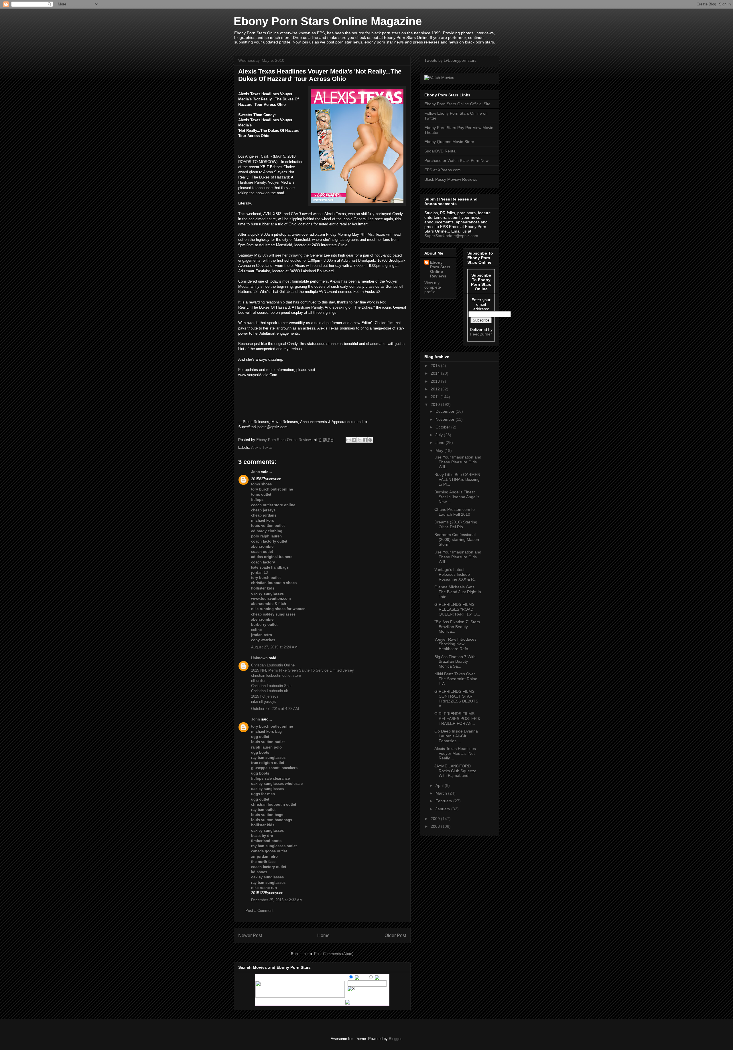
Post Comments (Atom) (333, 954)
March (442, 793)
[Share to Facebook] (365, 440)
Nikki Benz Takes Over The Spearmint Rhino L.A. (455, 679)
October (443, 427)
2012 (436, 389)
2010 (436, 404)
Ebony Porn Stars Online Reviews (440, 269)
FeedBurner (481, 334)
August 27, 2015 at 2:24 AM (274, 647)
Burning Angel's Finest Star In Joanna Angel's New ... (456, 497)
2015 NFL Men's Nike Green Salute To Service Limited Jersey (302, 670)
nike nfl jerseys (263, 701)
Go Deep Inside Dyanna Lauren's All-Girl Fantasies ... (456, 736)
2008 (436, 826)
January (443, 809)
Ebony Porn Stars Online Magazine (328, 21)
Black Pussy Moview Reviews (450, 179)
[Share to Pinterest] (370, 440)
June (441, 442)
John (255, 472)
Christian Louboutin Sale (271, 686)
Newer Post (250, 935)
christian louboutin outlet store (276, 675)
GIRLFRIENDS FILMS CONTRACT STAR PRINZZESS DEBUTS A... (456, 698)
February (444, 801)
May (440, 450)
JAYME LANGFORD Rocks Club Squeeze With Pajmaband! (455, 771)
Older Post (395, 935)
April (440, 785)
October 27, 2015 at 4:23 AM (275, 708)
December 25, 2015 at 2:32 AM (277, 900)
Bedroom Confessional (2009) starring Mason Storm (456, 539)
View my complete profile (432, 287)
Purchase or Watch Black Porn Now (456, 160)
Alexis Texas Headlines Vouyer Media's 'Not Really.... (455, 753)
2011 (435, 396)
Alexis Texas (262, 447)
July (440, 434)
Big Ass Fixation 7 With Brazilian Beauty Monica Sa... (455, 661)
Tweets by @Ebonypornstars (450, 60)
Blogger (395, 1039)
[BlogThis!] (354, 440)
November (446, 419)
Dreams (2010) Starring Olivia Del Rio (455, 524)
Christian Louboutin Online (273, 665)
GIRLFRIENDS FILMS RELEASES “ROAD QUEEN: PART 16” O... (457, 609)
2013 (436, 381)
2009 (436, 818)
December (446, 411)
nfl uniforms (261, 680)
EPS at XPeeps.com (442, 170)
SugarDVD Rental (440, 151)
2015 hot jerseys (265, 696)
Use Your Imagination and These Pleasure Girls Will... (457, 462)
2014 (436, 373)
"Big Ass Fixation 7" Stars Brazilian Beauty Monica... (457, 627)
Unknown (259, 658)
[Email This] (348, 440)
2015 (436, 365)
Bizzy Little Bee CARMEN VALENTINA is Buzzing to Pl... (457, 479)
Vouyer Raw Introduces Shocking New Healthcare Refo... (455, 644)
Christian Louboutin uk (269, 691)
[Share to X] (359, 440)
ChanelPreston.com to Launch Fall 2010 (454, 512)
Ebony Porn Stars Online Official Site (457, 104)
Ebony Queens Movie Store (449, 141)
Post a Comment (259, 910)
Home (323, 935)
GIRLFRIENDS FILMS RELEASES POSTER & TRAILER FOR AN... (457, 718)
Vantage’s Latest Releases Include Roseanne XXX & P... (455, 574)
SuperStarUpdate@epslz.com (451, 235)
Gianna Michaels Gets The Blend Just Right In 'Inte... (457, 592)
